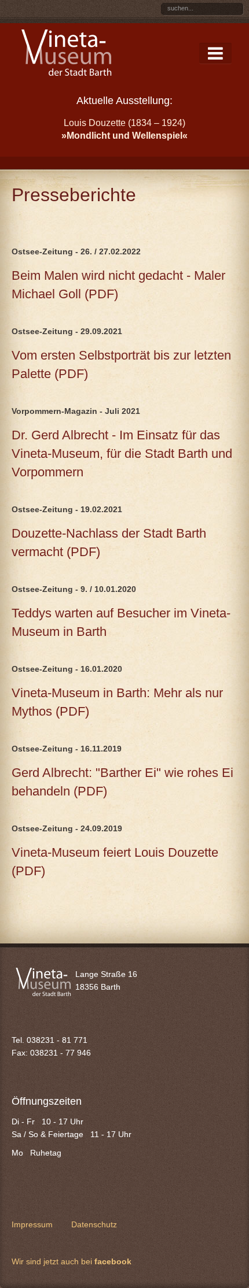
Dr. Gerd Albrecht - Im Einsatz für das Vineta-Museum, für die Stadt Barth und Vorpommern (122, 453)
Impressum (32, 1224)
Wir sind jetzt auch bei (71, 1261)
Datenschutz (94, 1224)
